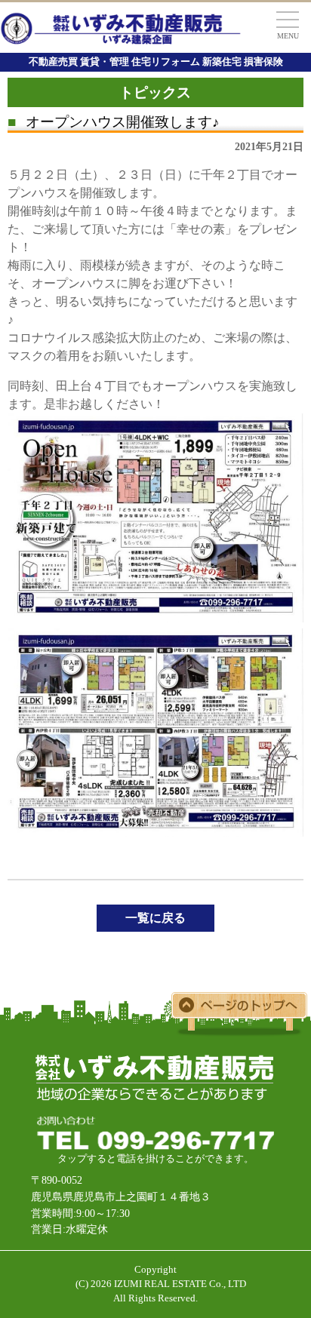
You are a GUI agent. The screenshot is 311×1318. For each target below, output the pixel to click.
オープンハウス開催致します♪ (114, 122)
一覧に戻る (155, 917)
